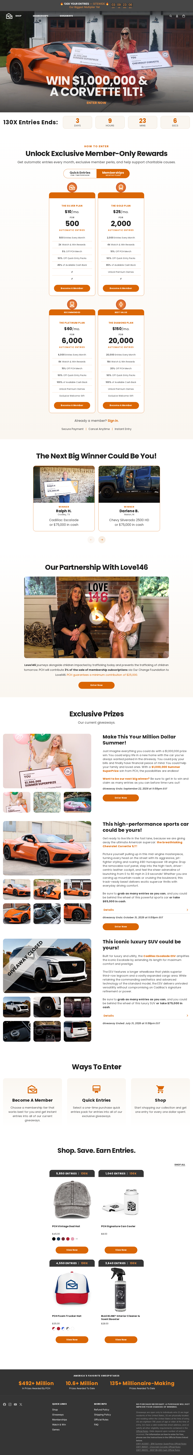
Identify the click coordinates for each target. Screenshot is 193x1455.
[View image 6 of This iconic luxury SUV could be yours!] (77, 1031)
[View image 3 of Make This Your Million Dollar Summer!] (77, 802)
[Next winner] (102, 539)
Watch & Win (59, 1424)
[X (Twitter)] (20, 1404)
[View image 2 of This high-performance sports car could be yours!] (47, 889)
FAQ (96, 1424)
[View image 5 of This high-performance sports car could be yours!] (47, 913)
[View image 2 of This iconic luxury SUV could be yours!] (47, 1007)
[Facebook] (4, 1404)
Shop (55, 1409)
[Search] (170, 16)
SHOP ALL (179, 1164)
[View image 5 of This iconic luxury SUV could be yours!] (47, 1031)
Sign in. (113, 420)
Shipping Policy (102, 1414)
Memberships (59, 1419)
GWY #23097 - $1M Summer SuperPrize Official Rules (161, 1443)
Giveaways (58, 1414)
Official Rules (101, 1419)
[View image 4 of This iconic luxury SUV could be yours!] (16, 1031)
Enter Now (96, 685)
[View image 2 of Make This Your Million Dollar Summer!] (47, 802)
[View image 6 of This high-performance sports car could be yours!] (77, 913)
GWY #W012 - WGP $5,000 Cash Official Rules (158, 1450)
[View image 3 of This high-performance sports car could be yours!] (77, 889)
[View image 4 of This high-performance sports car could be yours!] (16, 913)
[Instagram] (9, 1404)
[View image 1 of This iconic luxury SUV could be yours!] (16, 1007)
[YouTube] (15, 1404)
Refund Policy (101, 1409)
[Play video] (96, 617)
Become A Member (72, 288)
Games (56, 1429)
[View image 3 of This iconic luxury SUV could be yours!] (77, 1007)
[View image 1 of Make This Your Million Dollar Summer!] (16, 802)
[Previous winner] (91, 539)
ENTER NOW (96, 103)
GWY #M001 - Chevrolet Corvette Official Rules (158, 1447)
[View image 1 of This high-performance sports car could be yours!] (16, 889)
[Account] (177, 16)
